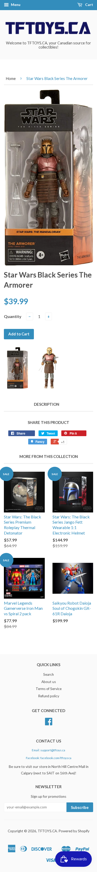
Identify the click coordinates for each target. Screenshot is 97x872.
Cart (88, 4)
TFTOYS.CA (47, 831)
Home (11, 78)
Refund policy (48, 696)
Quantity (12, 316)
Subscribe (80, 807)
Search (48, 674)
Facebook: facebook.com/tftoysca (48, 758)
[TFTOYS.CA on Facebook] (49, 723)
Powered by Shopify (73, 831)
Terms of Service (49, 689)
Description (46, 404)
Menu (15, 4)
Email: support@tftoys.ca (48, 750)
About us (48, 682)
